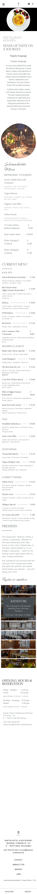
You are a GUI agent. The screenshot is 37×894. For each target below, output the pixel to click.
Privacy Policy (26, 880)
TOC (34, 880)
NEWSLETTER (18, 865)
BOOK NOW (9, 892)
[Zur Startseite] (18, 4)
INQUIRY (28, 892)
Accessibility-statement (12, 880)
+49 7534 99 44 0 (11, 850)
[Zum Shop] (29, 4)
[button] (18, 56)
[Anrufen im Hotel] (33, 4)
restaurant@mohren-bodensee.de (17, 725)
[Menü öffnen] (3, 4)
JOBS (18, 874)
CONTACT (18, 860)
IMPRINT (18, 869)
